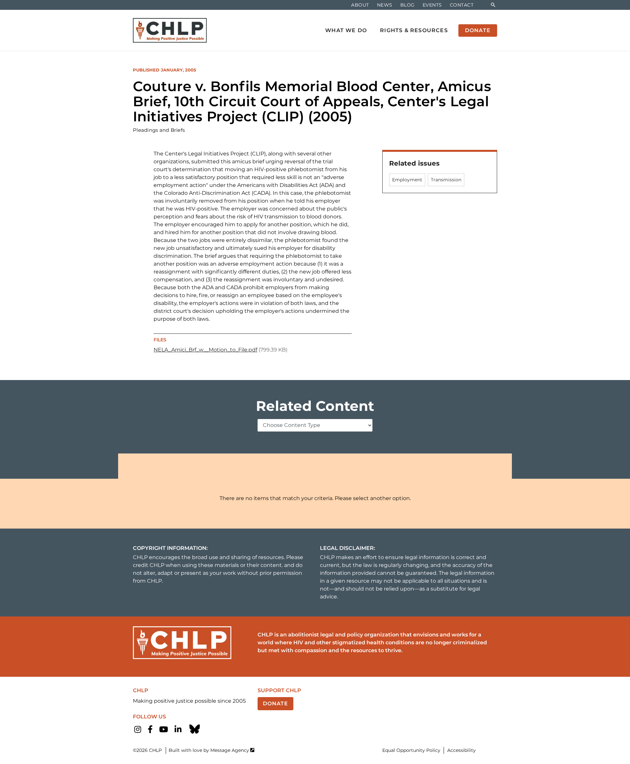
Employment (407, 180)
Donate (275, 703)
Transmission (446, 180)
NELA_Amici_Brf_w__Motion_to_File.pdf (205, 350)
